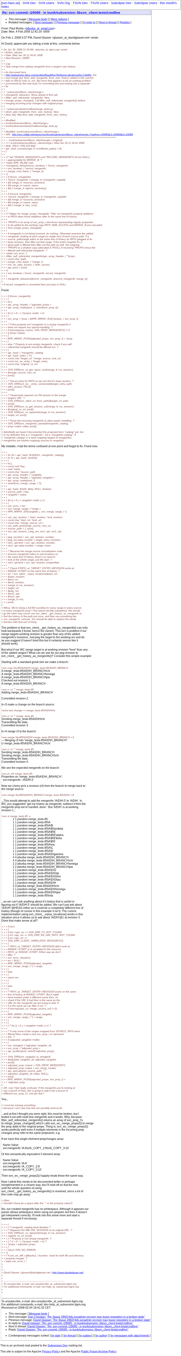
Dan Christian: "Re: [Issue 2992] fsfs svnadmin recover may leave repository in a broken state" (86, 1316)
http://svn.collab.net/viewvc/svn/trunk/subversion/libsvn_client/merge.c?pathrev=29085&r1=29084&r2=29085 (72, 134)
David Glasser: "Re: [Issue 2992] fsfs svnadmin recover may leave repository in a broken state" (92, 1320)
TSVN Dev (80, 3)
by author (101, 1335)
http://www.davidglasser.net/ (67, 1272)
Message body (38, 19)
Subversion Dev (58, 1345)
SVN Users (46, 3)
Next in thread (107, 22)
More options (59, 19)
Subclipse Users (145, 3)
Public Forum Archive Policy (98, 1351)
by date (55, 1335)
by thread (70, 1335)
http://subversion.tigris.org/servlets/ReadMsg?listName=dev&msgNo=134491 (49, 75)
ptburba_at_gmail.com (40, 28)
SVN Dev (29, 3)
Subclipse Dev (121, 3)
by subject (85, 1335)
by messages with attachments (130, 1335)
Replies (125, 22)
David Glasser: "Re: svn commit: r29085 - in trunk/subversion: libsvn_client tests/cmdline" (77, 1323)
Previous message (68, 22)
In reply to (89, 22)
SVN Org (63, 3)
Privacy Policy (51, 1351)
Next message (44, 22)
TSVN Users (99, 3)
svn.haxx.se (10, 3)
